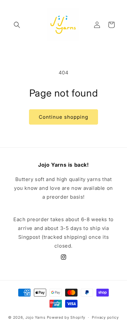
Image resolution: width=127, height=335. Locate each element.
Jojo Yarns (35, 317)
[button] (17, 25)
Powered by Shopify (66, 317)
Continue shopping (63, 117)
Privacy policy (105, 317)
